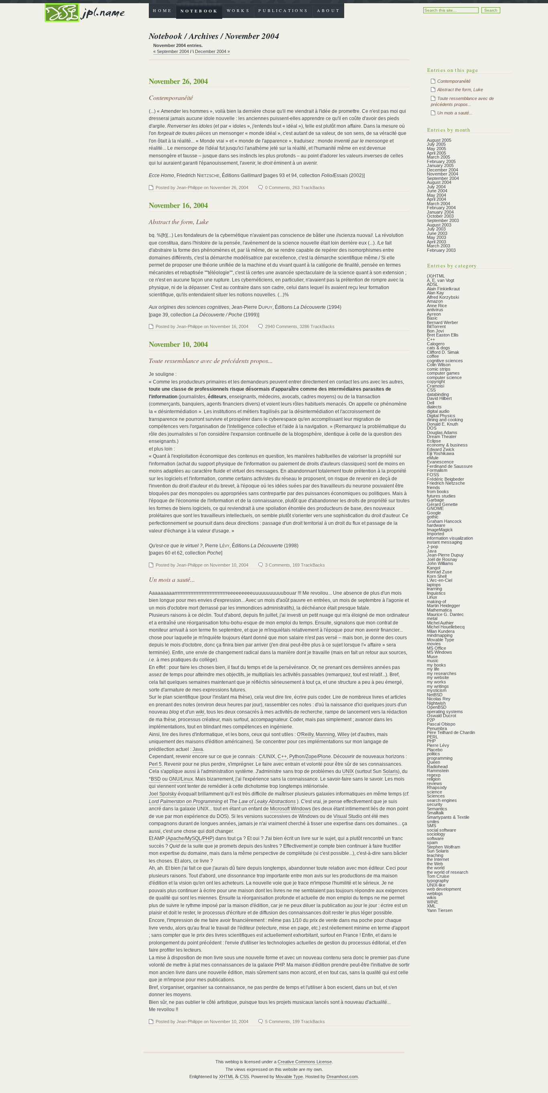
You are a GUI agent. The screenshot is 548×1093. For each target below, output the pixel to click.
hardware (436, 525)
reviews (434, 783)
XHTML (226, 1076)
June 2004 (437, 190)
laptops (434, 584)
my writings (438, 686)
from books (438, 491)
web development (444, 889)
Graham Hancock (444, 521)
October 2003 (440, 216)
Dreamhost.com (342, 1076)
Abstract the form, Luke (179, 221)
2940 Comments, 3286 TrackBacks (300, 326)
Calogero (435, 343)
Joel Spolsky (163, 794)
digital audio (438, 411)
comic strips (439, 369)
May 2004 (436, 195)
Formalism (437, 470)
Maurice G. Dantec (445, 614)
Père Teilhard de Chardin (451, 732)
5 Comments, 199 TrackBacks (295, 1021)
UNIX (348, 771)
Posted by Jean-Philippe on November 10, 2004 (202, 565)
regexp (433, 775)
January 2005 (440, 165)
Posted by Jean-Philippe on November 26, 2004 (202, 187)
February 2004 (441, 207)
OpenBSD (437, 707)
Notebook (199, 11)
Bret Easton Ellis (443, 334)
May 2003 (436, 237)
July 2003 (436, 228)
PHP (208, 838)
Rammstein (438, 770)
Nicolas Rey (439, 698)
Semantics (437, 808)
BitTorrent (436, 326)
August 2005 (439, 140)
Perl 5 (155, 764)
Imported (435, 533)
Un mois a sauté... (172, 579)
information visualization (450, 538)
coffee (433, 356)
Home (162, 10)
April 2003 (436, 241)
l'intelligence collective (251, 426)
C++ (282, 756)
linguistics (436, 593)
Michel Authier (440, 622)
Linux (187, 779)
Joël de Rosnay (442, 559)
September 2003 (443, 220)
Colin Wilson (439, 364)
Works (238, 10)
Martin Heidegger (443, 605)
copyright (436, 381)
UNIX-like (436, 885)
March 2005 (438, 157)
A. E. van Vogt (440, 280)
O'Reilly (305, 734)
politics (433, 753)
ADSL (432, 284)
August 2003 (439, 224)
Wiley (343, 734)
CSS (431, 389)
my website (438, 677)
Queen (433, 762)
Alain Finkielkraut (443, 288)
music (432, 660)
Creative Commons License (305, 1061)
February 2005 (441, 161)
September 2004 (443, 178)
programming (440, 758)
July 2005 (436, 144)
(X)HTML (436, 275)
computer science (444, 377)
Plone (324, 756)
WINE (432, 901)
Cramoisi (435, 385)
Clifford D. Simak (443, 352)
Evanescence (440, 461)
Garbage (435, 500)
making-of (436, 601)
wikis (431, 897)
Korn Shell (437, 576)
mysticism (437, 690)
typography (438, 880)
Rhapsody (437, 787)
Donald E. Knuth (442, 424)
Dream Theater (442, 436)
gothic (432, 516)
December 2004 (442, 169)
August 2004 (439, 182)
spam (432, 842)
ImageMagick (440, 529)
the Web (435, 863)
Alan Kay (435, 292)
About (328, 10)
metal (432, 618)
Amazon (435, 301)
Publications (283, 10)
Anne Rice (437, 305)
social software (441, 830)
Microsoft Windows (290, 809)
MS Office (436, 648)
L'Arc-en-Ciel (439, 580)
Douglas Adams (442, 432)
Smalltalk (435, 812)
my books (436, 665)
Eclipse (434, 440)
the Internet (438, 859)
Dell (430, 402)
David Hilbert (439, 398)
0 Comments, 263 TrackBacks (295, 187)
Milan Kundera (441, 631)
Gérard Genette (442, 504)
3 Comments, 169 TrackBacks (295, 565)
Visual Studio (347, 816)
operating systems (445, 711)
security (434, 804)
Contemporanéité (171, 97)
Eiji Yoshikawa (440, 453)
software (435, 838)
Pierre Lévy (438, 745)
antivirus (435, 309)
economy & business (447, 445)
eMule (432, 457)
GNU (174, 779)
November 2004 (442, 173)
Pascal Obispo (441, 724)
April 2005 (436, 153)
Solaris (390, 771)
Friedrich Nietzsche (446, 483)
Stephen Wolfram (443, 846)
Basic (432, 318)
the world (435, 867)
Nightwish (436, 703)
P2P (431, 720)
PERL (432, 736)
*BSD (155, 779)
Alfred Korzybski (443, 297)
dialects (434, 406)
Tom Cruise (438, 876)
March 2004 (438, 203)
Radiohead (437, 766)
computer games (443, 373)
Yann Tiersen (440, 910)
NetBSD (434, 694)
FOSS (433, 474)
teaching (435, 855)
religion (433, 779)
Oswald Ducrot (441, 715)
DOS (431, 428)
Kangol (433, 567)
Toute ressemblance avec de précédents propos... (211, 360)
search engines (442, 800)
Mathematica (439, 610)
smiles (433, 821)
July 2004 (436, 186)
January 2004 (440, 212)
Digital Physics (441, 415)
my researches (442, 673)
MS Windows (439, 652)
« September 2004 (171, 51)
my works (436, 681)
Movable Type (440, 639)
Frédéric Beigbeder (445, 479)
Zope (311, 756)
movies (434, 643)
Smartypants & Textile (448, 817)
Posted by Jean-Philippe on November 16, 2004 (202, 326)
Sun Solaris (438, 850)
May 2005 (436, 148)
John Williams (440, 563)
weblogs (435, 893)
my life (433, 669)
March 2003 (438, 245)
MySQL (193, 838)
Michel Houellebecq (446, 626)
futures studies (441, 495)
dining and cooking (445, 419)
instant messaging (444, 542)
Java (198, 749)
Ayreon (434, 314)
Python (296, 756)
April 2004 (436, 199)
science (434, 791)
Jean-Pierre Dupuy (445, 555)
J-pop (432, 546)
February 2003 (441, 250)
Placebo (434, 749)
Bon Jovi (435, 330)
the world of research (447, 872)
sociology (436, 834)
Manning (325, 734)
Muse (432, 656)
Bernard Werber (442, 322)
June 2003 (437, 233)
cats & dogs (438, 347)
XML (431, 905)
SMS (431, 825)
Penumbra (437, 728)
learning (434, 588)
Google (434, 512)
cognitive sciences (445, 360)
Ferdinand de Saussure (450, 466)
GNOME (435, 508)
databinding (438, 394)
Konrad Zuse (439, 571)
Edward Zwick (441, 449)
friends (433, 487)
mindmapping (440, 635)
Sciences (436, 795)
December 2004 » (212, 51)
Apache (175, 838)
